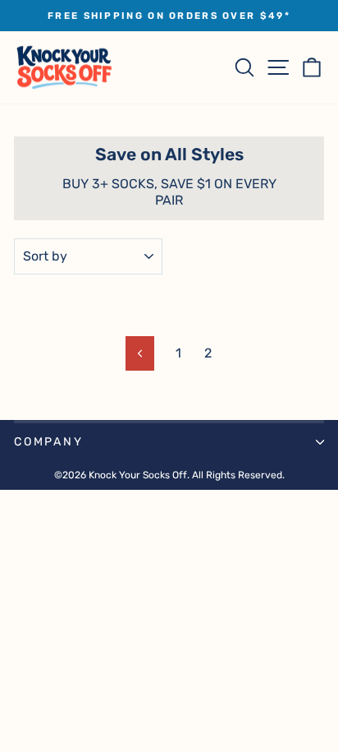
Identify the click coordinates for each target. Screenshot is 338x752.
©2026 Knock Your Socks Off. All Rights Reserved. (169, 475)
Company (49, 442)
